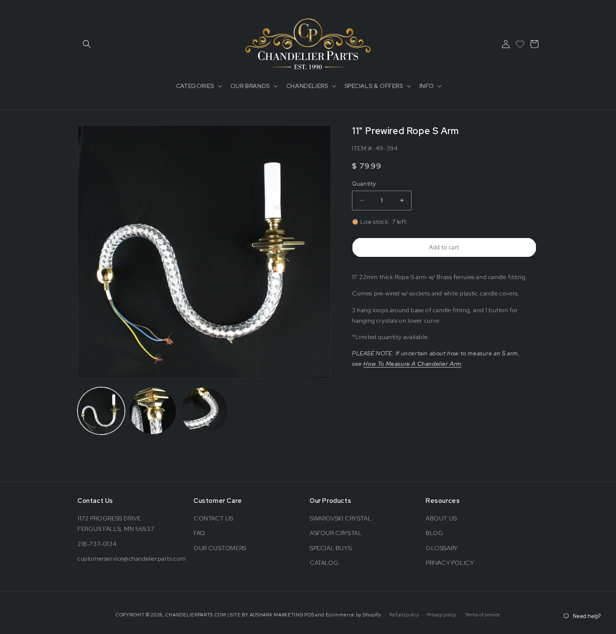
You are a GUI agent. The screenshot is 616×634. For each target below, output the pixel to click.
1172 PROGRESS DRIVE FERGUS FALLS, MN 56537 (116, 524)
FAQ (199, 533)
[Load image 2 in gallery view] (152, 411)
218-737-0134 (97, 544)
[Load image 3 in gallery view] (204, 411)
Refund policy (404, 615)
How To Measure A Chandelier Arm (412, 363)
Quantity (364, 183)
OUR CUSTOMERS (220, 548)
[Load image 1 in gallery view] (101, 411)
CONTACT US (213, 518)
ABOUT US (441, 518)
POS (309, 615)
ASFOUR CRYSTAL (336, 533)
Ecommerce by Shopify (353, 615)
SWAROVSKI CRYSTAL (340, 518)
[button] (87, 44)
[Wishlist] (520, 44)
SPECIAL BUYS (331, 548)
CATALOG (324, 563)
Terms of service (482, 615)
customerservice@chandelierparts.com (132, 558)
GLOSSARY (442, 548)
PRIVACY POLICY (450, 563)
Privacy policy (441, 615)
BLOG (434, 533)
